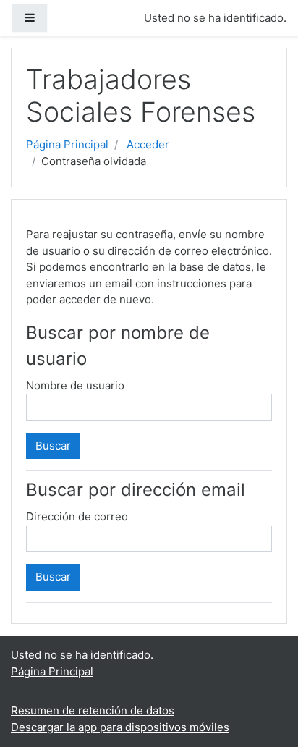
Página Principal (67, 144)
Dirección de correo (77, 516)
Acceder (148, 144)
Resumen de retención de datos (92, 710)
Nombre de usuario (75, 385)
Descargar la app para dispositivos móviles (120, 727)
